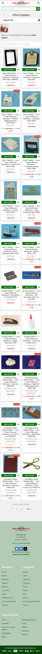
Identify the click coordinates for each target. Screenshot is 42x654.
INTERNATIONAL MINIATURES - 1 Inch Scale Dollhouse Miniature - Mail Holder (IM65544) (31, 432)
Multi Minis (25, 631)
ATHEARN (5, 623)
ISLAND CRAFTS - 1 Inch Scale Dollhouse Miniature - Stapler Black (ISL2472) (10, 340)
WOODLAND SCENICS (29, 620)
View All (24, 634)
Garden (25, 590)
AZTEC (4, 620)
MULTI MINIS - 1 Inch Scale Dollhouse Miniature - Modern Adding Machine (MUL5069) (10, 118)
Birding (25, 572)
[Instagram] (21, 549)
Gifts (24, 594)
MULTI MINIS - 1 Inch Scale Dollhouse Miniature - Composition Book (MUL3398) (31, 164)
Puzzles (25, 605)
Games (25, 587)
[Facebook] (17, 549)
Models (25, 598)
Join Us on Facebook (9, 601)
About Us (5, 587)
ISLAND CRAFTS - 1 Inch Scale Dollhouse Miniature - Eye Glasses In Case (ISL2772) (10, 294)
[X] (25, 549)
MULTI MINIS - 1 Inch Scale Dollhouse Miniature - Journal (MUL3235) (10, 209)
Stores (4, 594)
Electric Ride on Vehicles (31, 601)
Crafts (25, 576)
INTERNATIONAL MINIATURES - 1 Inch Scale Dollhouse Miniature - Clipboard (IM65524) (10, 483)
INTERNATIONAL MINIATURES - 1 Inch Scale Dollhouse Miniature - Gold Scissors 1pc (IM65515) (31, 483)
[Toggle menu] (3, 3)
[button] (39, 20)
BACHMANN (6, 633)
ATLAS (24, 623)
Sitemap (5, 605)
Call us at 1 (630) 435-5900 (21, 543)
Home (4, 572)
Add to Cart (8, 70)
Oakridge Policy (7, 598)
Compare (18, 69)
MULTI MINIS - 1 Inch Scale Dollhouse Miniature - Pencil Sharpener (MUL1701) (10, 250)
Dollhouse (26, 583)
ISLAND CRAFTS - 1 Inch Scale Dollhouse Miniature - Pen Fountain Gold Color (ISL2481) (31, 295)
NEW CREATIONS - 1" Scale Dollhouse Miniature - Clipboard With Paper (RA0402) (10, 76)
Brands (4, 576)
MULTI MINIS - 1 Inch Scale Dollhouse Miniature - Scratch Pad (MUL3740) (10, 163)
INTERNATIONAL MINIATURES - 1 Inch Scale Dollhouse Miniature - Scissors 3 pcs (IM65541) (10, 432)
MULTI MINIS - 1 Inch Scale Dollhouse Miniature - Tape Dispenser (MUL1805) (31, 209)
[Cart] (39, 3)
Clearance (5, 579)
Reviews (4, 583)
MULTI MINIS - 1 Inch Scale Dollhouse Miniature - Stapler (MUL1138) (31, 250)
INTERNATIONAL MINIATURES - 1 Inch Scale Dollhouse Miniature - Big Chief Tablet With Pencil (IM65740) (31, 383)
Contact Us (6, 590)
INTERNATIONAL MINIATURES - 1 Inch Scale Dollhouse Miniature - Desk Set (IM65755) (10, 382)
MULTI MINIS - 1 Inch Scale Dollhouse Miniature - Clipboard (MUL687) (31, 76)
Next (28, 509)
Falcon (4, 637)
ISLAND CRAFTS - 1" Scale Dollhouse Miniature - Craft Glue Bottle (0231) (31, 340)
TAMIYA (24, 627)
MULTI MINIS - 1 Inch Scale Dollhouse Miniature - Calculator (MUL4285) (31, 117)
